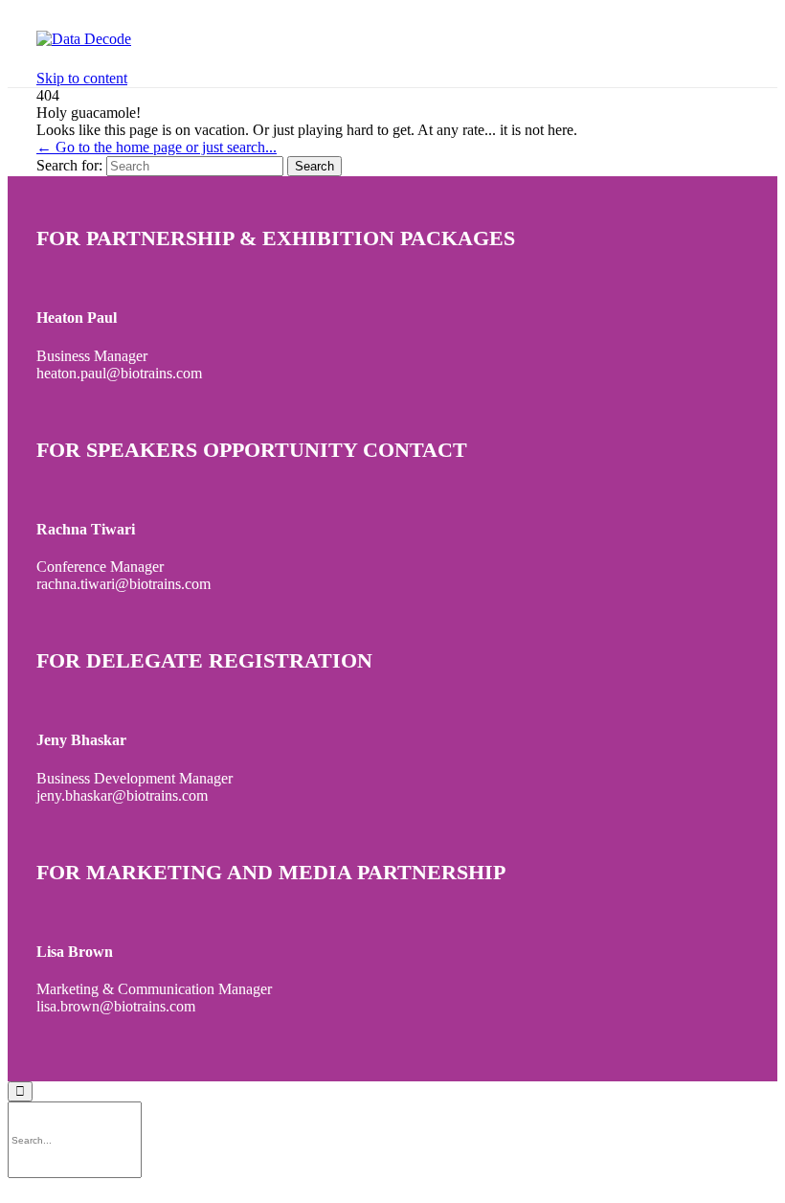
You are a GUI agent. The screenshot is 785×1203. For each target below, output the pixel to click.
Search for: (69, 165)
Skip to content (81, 78)
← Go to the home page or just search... (156, 147)
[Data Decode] (83, 39)
